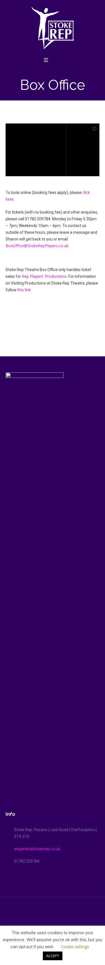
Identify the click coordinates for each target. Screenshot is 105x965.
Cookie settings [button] (75, 946)
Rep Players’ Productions (44, 276)
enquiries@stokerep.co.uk (37, 848)
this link (24, 289)
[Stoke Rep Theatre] (52, 28)
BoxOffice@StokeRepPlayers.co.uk (37, 245)
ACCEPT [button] (52, 955)
